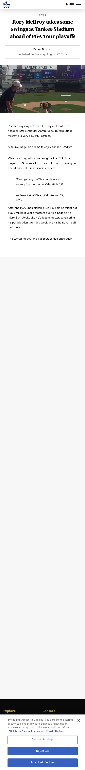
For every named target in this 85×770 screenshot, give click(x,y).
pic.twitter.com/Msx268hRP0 (45, 184)
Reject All (42, 751)
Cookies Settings (42, 739)
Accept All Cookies (42, 762)
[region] (42, 742)
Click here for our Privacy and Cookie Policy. (35, 731)
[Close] (78, 720)
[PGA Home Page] (6, 4)
